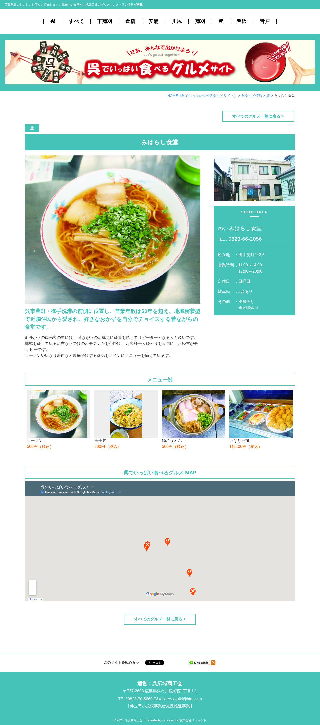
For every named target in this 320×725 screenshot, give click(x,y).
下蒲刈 (104, 21)
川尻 (177, 21)
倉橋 (131, 21)
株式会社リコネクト (193, 720)
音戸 (265, 21)
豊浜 (242, 21)
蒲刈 (200, 21)
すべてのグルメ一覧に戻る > (258, 116)
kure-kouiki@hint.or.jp (183, 699)
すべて (76, 21)
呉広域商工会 (167, 683)
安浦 (154, 21)
